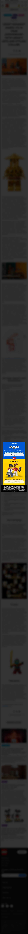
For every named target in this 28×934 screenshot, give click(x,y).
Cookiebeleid (21, 490)
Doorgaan (14, 454)
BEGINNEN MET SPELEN (14, 482)
